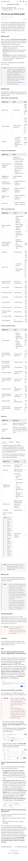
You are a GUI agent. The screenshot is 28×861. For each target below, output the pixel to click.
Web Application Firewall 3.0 (7, 8)
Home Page (3, 7)
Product (24, 19)
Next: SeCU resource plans (21, 846)
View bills (13, 644)
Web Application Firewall (11, 7)
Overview (9, 721)
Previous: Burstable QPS (6, 846)
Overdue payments (12, 623)
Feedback (16, 853)
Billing (15, 8)
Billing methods (21, 8)
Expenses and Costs (16, 618)
